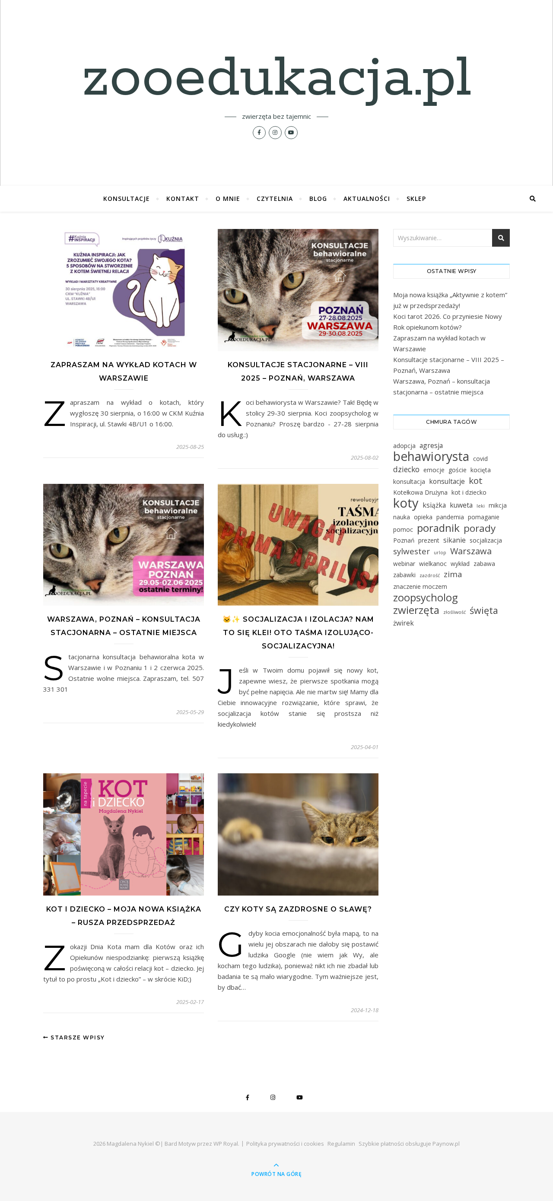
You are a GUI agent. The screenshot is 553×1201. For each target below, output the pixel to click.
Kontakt (182, 198)
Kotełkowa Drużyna (420, 492)
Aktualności (366, 198)
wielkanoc (433, 563)
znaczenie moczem (420, 586)
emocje (434, 470)
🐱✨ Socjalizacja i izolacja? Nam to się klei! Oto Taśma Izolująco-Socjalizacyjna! (298, 632)
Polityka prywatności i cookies (285, 1143)
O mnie (228, 198)
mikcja (498, 505)
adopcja (404, 446)
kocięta (480, 470)
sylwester (411, 551)
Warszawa (471, 551)
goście (457, 470)
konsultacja (409, 481)
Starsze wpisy (77, 1037)
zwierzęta (416, 609)
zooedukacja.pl (276, 78)
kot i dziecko (468, 492)
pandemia (450, 517)
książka (434, 505)
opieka (423, 517)
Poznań (403, 540)
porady (480, 528)
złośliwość (454, 612)
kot (476, 480)
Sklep (416, 198)
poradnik (438, 527)
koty (406, 503)
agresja (431, 445)
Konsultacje (126, 198)
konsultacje (447, 481)
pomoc (403, 529)
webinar (404, 563)
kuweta (461, 505)
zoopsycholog (425, 597)
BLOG (318, 198)
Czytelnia (275, 198)
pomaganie (483, 517)
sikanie (454, 540)
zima (453, 574)
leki (481, 506)
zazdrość (430, 575)
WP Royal (225, 1143)
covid (480, 458)
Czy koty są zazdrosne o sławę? (298, 909)
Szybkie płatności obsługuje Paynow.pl (409, 1143)
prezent (428, 540)
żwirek (403, 623)
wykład (460, 563)
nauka (401, 517)
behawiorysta (431, 456)
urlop (440, 553)
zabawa (484, 563)
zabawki (404, 575)
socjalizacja (486, 540)
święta (484, 610)
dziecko (406, 469)
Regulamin (341, 1143)
